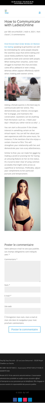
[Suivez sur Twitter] (20, 400)
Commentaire (10, 259)
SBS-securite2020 (15, 31)
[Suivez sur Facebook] (15, 400)
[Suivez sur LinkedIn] (30, 400)
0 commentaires (18, 34)
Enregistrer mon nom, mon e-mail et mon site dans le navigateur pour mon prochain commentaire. (20, 320)
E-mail (7, 296)
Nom (7, 285)
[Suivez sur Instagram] (25, 400)
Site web (8, 306)
